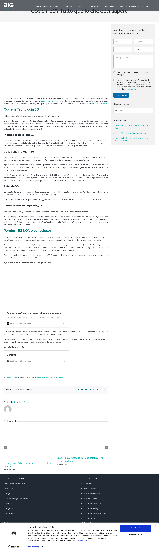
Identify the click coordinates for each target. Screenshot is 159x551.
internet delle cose (99, 103)
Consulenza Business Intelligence (94, 513)
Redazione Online (11, 377)
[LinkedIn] (90, 389)
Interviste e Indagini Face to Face (16, 499)
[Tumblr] (97, 389)
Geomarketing (87, 484)
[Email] (105, 389)
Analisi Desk (9, 489)
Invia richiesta (121, 95)
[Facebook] (78, 389)
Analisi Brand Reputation (91, 499)
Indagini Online (10, 509)
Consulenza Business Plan (92, 504)
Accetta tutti (135, 528)
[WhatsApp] (93, 389)
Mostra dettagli (34, 547)
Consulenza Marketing (90, 509)
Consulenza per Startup (91, 518)
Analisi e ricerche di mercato (15, 484)
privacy (147, 72)
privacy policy (131, 89)
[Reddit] (86, 389)
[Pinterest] (101, 389)
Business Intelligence (45, 377)
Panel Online (9, 513)
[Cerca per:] (133, 111)
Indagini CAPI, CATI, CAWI (14, 494)
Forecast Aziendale (89, 489)
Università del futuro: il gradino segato (130, 133)
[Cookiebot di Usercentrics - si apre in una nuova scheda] (14, 546)
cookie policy (83, 541)
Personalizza (134, 534)
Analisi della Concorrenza (91, 494)
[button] (152, 6)
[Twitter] (82, 389)
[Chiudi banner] (155, 526)
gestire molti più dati (49, 101)
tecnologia (59, 377)
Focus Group (9, 504)
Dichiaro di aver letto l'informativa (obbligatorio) (133, 73)
